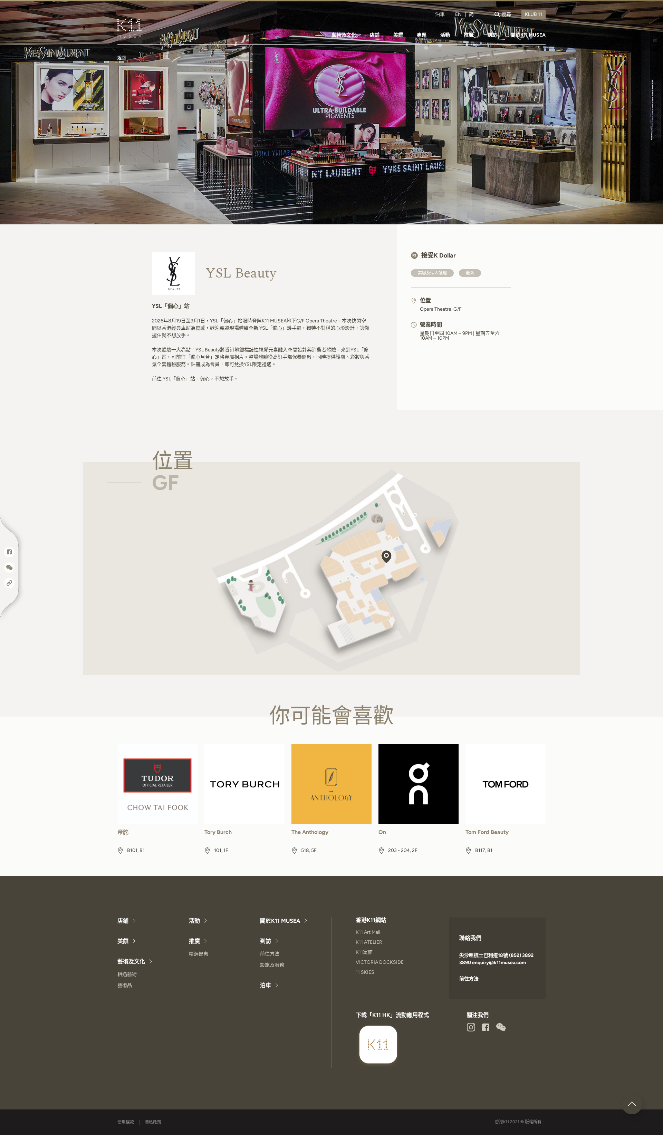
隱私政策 (153, 1122)
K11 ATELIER (369, 942)
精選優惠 (198, 954)
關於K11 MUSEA (528, 35)
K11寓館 (364, 952)
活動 (445, 35)
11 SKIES (365, 972)
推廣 (468, 35)
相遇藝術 (127, 974)
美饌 (398, 35)
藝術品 (124, 985)
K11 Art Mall (368, 932)
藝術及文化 (344, 35)
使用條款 (125, 1122)
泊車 (440, 14)
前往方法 (269, 954)
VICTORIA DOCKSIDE (380, 962)
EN (458, 14)
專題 (421, 35)
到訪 (492, 35)
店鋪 (374, 35)
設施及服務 (272, 965)
